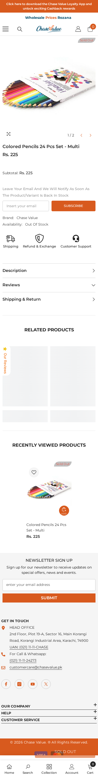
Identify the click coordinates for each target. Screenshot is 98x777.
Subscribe (73, 206)
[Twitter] (46, 684)
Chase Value (27, 218)
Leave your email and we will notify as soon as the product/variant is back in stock (46, 192)
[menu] (6, 29)
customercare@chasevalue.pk (36, 667)
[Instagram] (19, 684)
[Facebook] (6, 684)
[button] (81, 135)
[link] (25, 413)
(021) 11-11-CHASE (33, 647)
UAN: (14, 647)
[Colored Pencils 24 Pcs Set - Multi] (49, 490)
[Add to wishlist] (34, 472)
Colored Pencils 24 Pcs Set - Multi (46, 527)
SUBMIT (49, 597)
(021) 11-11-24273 (23, 660)
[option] (49, 89)
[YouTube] (32, 684)
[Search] (20, 29)
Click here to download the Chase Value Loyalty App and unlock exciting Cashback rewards (49, 6)
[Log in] (78, 29)
